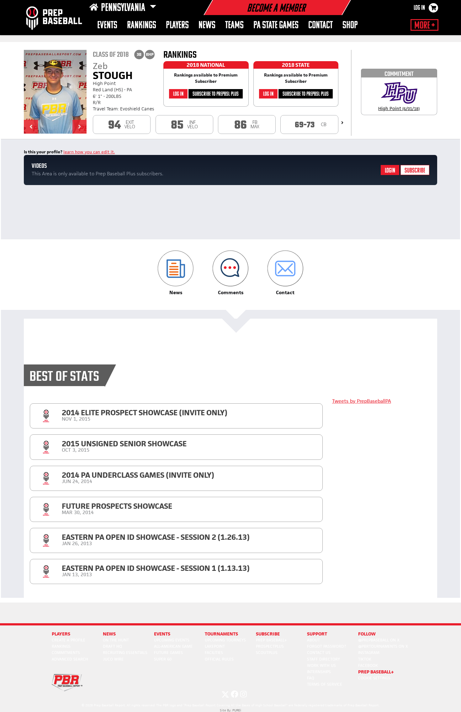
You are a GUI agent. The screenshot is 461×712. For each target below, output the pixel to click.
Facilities (214, 652)
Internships (319, 671)
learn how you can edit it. (89, 152)
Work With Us (321, 665)
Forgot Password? (326, 646)
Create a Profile (68, 640)
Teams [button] (234, 25)
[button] (31, 127)
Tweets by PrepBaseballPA (361, 401)
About (313, 640)
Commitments (66, 652)
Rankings (141, 25)
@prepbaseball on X (379, 640)
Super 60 (163, 659)
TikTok (364, 659)
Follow (367, 634)
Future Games (168, 652)
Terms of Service (324, 684)
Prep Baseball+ (271, 640)
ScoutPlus (267, 652)
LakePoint (215, 646)
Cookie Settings (374, 678)
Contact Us (319, 652)
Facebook (368, 665)
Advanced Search (70, 659)
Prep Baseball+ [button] (376, 672)
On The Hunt (116, 640)
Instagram (368, 652)
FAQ (310, 678)
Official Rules (219, 659)
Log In (419, 8)
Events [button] (107, 25)
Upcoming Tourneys (225, 640)
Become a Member (276, 8)
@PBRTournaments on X (383, 646)
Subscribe (415, 170)
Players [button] (177, 25)
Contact (320, 25)
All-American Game (173, 646)
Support (317, 634)
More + (424, 26)
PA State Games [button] (276, 25)
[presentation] (342, 123)
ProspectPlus (270, 646)
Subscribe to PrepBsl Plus (216, 94)
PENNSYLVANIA (124, 8)
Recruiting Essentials (125, 652)
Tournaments (221, 634)
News (207, 25)
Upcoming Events (171, 640)
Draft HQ (112, 646)
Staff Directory (323, 659)
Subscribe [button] (268, 634)
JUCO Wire (113, 659)
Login (390, 170)
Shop (350, 25)
